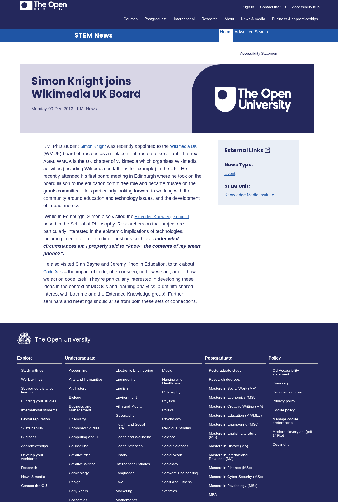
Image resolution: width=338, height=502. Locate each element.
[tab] (39, 360)
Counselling (78, 446)
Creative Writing (82, 464)
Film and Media (129, 406)
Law (119, 482)
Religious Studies (176, 428)
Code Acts (53, 272)
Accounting (78, 370)
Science (168, 437)
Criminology (79, 473)
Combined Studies (84, 428)
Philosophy (171, 392)
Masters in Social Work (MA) (232, 388)
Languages (125, 473)
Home (225, 32)
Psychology (171, 419)
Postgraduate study (225, 370)
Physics (168, 401)
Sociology (170, 464)
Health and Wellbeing (133, 437)
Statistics (169, 491)
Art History (77, 388)
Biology (75, 397)
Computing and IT (84, 437)
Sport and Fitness (177, 482)
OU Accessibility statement (286, 372)
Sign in (248, 7)
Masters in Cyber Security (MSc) (236, 477)
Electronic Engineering (134, 370)
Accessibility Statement (259, 53)
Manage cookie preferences (285, 421)
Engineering (126, 379)
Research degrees (224, 379)
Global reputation (35, 419)
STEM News (93, 35)
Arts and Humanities (86, 379)
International (184, 19)
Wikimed (178, 146)
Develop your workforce (32, 457)
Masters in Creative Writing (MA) (236, 406)
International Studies (133, 464)
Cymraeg (280, 383)
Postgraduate (155, 19)
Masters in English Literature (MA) (233, 435)
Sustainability (32, 428)
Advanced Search (251, 32)
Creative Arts (79, 455)
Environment (126, 397)
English (122, 388)
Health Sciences (129, 446)
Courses (131, 19)
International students (39, 410)
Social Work (172, 455)
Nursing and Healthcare (172, 381)
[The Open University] (43, 5)
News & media (253, 19)
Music (167, 370)
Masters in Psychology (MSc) (233, 485)
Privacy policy (284, 401)
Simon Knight (93, 146)
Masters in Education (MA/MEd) (235, 415)
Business (28, 437)
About (229, 19)
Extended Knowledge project (162, 217)
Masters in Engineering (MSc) (234, 424)
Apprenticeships (34, 446)
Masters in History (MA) (228, 446)
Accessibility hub (306, 7)
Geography (125, 415)
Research (209, 19)
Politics (168, 410)
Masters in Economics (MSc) (233, 397)
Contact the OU (273, 7)
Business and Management (80, 408)
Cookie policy (284, 410)
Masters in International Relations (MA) (228, 457)
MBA (213, 494)
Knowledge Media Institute (249, 195)
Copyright (281, 444)
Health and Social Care (130, 426)
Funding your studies (38, 401)
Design (75, 482)
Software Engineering (180, 473)
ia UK (191, 146)
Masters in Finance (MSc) (230, 468)
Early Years (78, 491)
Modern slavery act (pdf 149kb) (292, 433)
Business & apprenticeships (295, 19)
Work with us (32, 379)
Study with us (32, 370)
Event (229, 174)
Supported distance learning (37, 390)
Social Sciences (175, 446)
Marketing (124, 491)
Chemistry (77, 419)
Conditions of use (287, 392)
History (121, 455)
